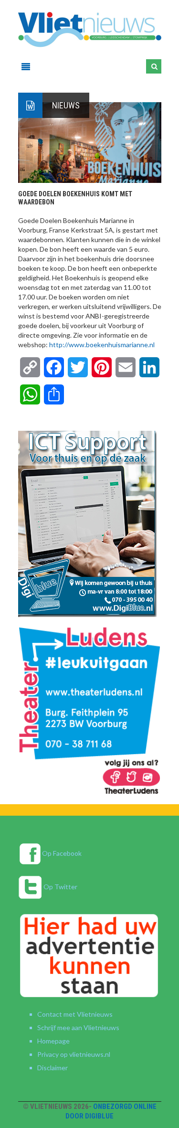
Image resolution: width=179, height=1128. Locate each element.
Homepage (53, 1041)
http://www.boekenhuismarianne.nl (102, 345)
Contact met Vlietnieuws (75, 1014)
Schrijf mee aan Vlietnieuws (78, 1027)
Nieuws (66, 105)
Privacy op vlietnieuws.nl (73, 1054)
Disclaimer (52, 1068)
